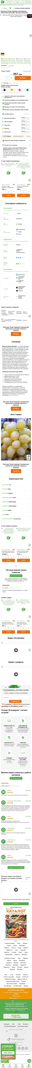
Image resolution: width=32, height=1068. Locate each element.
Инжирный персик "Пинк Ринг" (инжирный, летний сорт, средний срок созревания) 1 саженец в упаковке (8, 551)
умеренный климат (20, 281)
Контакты (18, 974)
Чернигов (17, 954)
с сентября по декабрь (19, 250)
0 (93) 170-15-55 (19, 1004)
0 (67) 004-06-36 (19, 1006)
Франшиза (6, 1024)
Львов (19, 948)
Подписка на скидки (10, 979)
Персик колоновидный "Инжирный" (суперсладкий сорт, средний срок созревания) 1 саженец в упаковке (23, 187)
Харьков (25, 943)
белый (19, 213)
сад (10, 484)
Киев (18, 943)
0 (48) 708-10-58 (9, 1006)
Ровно (20, 952)
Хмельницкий (8, 954)
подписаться (15, 701)
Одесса (9, 945)
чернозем (20, 290)
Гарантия (25, 974)
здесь (23, 581)
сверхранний (19, 218)
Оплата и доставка (9, 977)
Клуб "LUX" (25, 977)
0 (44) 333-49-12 (10, 1004)
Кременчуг (7, 967)
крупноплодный (12, 501)
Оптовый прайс (18, 986)
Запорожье (22, 945)
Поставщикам (7, 986)
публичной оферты (14, 395)
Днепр (15, 945)
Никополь (6, 952)
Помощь (23, 981)
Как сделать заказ (23, 1026)
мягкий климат (21, 274)
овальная (11, 493)
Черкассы (6, 948)
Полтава (14, 952)
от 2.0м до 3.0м (17, 518)
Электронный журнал (10, 1026)
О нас (11, 974)
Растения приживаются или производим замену (16, 100)
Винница (26, 948)
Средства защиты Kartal (12, 981)
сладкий (9, 510)
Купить (23, 78)
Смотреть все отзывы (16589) (16, 867)
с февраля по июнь (20, 252)
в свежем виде (21, 229)
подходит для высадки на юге (21, 278)
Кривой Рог (9, 950)
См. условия (23, 747)
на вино (20, 231)
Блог (6, 974)
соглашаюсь (8, 704)
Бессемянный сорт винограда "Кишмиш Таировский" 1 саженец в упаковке (23, 623)
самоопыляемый (12, 506)
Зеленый (20, 224)
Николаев (23, 950)
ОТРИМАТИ (8, 1057)
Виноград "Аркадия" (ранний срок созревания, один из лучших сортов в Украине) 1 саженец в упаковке (8, 623)
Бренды (26, 986)
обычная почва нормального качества (21, 287)
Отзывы (18, 977)
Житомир (24, 954)
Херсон (14, 948)
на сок (19, 234)
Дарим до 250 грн (22, 979)
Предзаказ (22, 983)
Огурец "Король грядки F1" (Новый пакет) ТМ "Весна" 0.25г (23, 551)
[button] (23, 136)
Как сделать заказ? (12, 983)
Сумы (25, 952)
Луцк (16, 950)
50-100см (18, 244)
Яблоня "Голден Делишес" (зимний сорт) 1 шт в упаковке (8, 187)
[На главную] (2, 2)
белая (9, 489)
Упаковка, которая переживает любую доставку (17, 109)
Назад (5, 8)
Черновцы (15, 965)
